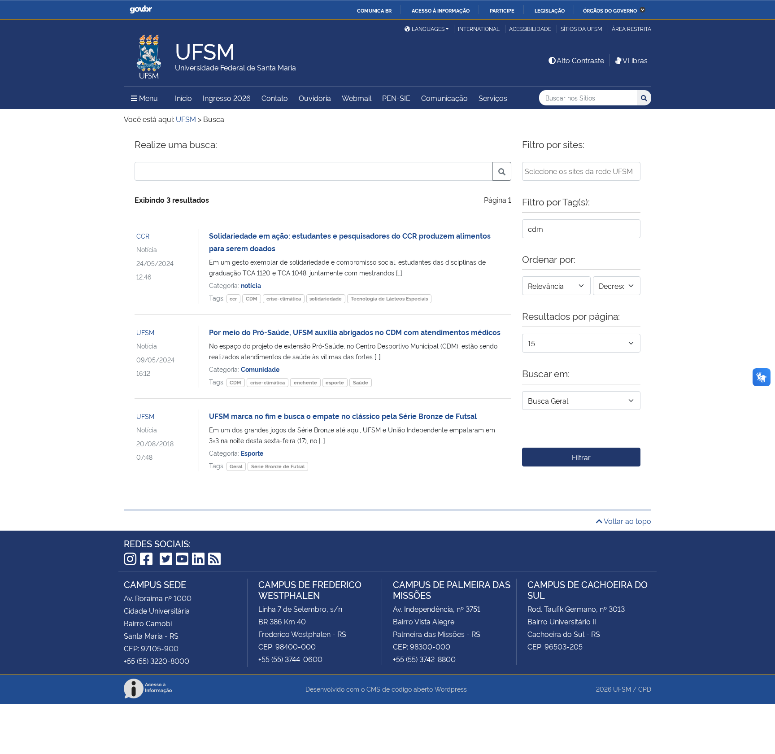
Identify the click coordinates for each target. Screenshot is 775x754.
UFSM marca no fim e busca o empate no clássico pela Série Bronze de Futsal (343, 416)
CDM (251, 298)
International (479, 28)
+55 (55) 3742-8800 (424, 659)
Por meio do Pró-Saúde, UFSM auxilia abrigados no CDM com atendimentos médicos (355, 332)
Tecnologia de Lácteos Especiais (389, 298)
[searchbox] (581, 171)
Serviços (493, 98)
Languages (428, 28)
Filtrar (581, 457)
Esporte (252, 453)
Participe (502, 10)
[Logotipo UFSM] (149, 54)
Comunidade (260, 369)
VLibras (635, 60)
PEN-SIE (396, 98)
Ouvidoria (315, 98)
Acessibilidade (530, 28)
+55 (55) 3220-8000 (156, 661)
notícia (251, 285)
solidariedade (325, 298)
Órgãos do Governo (610, 10)
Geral (236, 466)
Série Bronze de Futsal (278, 466)
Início (183, 98)
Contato (274, 98)
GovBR (141, 9)
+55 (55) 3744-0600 (290, 659)
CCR (142, 235)
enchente (305, 382)
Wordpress (451, 688)
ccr (233, 298)
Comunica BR (374, 10)
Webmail (356, 98)
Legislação (550, 10)
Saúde (360, 382)
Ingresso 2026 (227, 98)
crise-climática (283, 298)
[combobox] (581, 171)
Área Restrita (631, 28)
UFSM (145, 332)
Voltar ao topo (626, 521)
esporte (335, 382)
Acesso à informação (441, 10)
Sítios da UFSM (581, 28)
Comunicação (444, 98)
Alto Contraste (580, 60)
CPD (644, 688)
